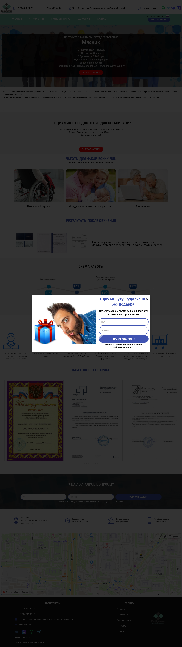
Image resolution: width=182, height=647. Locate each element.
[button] (146, 299)
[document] (91, 323)
